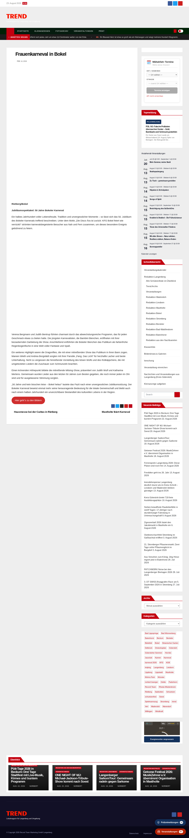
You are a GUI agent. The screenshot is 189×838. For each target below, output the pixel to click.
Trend (16, 16)
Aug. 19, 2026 (107, 786)
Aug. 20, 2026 (63, 786)
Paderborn (173, 682)
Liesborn (170, 667)
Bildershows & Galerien (155, 354)
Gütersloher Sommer (153, 653)
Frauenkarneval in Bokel (40, 54)
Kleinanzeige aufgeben (155, 384)
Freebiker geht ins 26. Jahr (156, 473)
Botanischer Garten (170, 643)
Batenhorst (149, 638)
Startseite (23, 31)
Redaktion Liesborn (155, 302)
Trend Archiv (152, 286)
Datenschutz (134, 833)
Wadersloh (155, 706)
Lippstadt (159, 672)
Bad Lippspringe (151, 633)
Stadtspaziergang (157, 171)
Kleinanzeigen (42, 31)
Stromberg (164, 702)
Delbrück (148, 648)
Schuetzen (170, 692)
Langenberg (159, 667)
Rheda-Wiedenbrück (167, 687)
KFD (161, 662)
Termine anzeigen (162, 90)
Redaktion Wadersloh (156, 297)
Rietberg (148, 692)
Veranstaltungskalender (155, 270)
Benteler (169, 638)
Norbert (33, 786)
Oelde (163, 682)
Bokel (157, 643)
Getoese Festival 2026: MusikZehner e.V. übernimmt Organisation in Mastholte (161, 453)
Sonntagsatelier (156, 246)
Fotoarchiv (62, 31)
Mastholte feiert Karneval (116, 412)
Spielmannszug (151, 702)
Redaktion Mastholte (155, 308)
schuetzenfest (150, 697)
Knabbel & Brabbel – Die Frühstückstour (166, 217)
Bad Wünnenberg (168, 633)
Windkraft (159, 711)
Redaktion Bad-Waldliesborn (159, 329)
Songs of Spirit (155, 199)
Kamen (158, 658)
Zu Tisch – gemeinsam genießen (163, 180)
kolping (148, 667)
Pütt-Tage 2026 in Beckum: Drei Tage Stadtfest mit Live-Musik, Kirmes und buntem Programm (161, 416)
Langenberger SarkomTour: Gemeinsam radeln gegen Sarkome (116, 778)
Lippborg (148, 672)
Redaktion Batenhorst (156, 335)
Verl (146, 706)
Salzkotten (159, 692)
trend (174, 702)
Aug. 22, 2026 (19, 786)
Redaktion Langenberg (155, 277)
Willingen (148, 711)
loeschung (149, 361)
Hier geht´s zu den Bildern (28, 400)
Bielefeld (148, 643)
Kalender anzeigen (149, 254)
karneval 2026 (151, 662)
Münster (161, 677)
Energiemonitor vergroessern (162, 739)
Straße (150, 79)
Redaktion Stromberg (156, 319)
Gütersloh (173, 648)
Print (102, 31)
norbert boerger (151, 682)
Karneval (167, 658)
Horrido (168, 653)
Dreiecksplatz (160, 648)
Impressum (147, 833)
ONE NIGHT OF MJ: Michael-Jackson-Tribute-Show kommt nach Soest (160, 428)
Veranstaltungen (83, 31)
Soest (161, 697)
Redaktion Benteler (155, 324)
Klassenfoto (149, 347)
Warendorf (167, 706)
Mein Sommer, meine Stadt (160, 162)
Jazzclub (148, 658)
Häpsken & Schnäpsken (159, 190)
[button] (171, 31)
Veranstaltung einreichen (156, 367)
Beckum (160, 638)
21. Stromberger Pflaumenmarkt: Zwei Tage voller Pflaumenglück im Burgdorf (161, 547)
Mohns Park (150, 677)
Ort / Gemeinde (153, 71)
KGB (168, 662)
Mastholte (170, 672)
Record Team (150, 687)
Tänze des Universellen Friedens (162, 227)
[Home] (10, 31)
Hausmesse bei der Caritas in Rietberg (35, 412)
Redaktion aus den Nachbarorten (161, 340)
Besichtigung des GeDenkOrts (162, 208)
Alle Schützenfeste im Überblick (161, 281)
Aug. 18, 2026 (151, 786)
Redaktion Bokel (154, 313)
